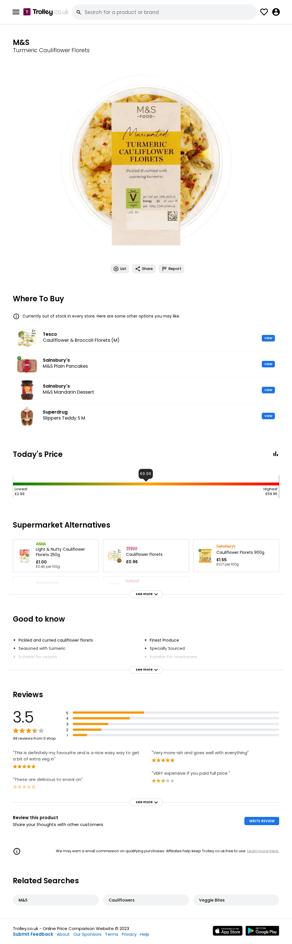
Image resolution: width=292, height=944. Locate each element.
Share (147, 268)
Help (144, 934)
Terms (111, 934)
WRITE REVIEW (262, 821)
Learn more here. (263, 851)
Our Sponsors (87, 934)
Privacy (129, 934)
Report (175, 268)
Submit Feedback (33, 934)
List (123, 268)
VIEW (268, 338)
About (63, 934)
